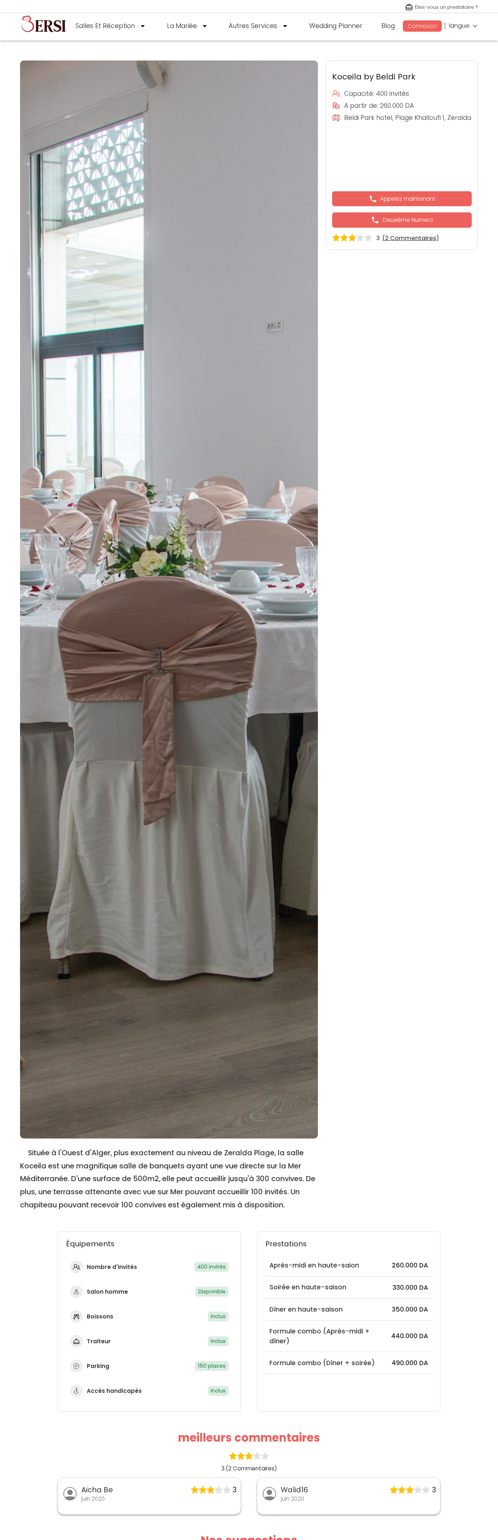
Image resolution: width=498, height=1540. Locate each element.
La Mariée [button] (182, 25)
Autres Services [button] (253, 25)
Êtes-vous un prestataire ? (446, 7)
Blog (388, 26)
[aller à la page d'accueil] (43, 35)
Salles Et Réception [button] (105, 25)
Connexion (422, 26)
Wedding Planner (335, 26)
